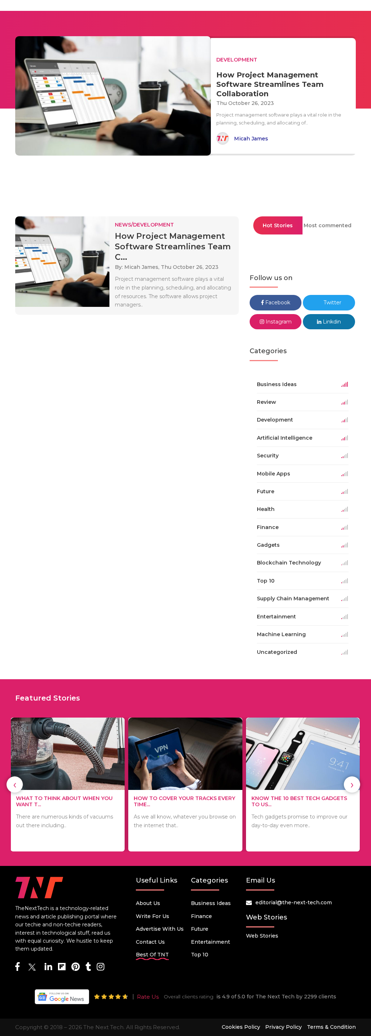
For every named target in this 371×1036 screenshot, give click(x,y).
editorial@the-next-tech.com (293, 902)
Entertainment (210, 942)
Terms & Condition (331, 1027)
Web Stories (262, 936)
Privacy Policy (283, 1027)
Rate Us (148, 996)
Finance (201, 916)
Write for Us (152, 916)
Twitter (331, 302)
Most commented (327, 225)
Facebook (277, 302)
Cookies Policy (241, 1027)
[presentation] (15, 785)
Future (199, 929)
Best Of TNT (152, 954)
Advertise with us (160, 929)
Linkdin (331, 321)
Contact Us (150, 942)
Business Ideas (211, 903)
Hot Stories (278, 225)
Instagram (278, 321)
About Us (148, 903)
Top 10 (199, 954)
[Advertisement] (185, 182)
